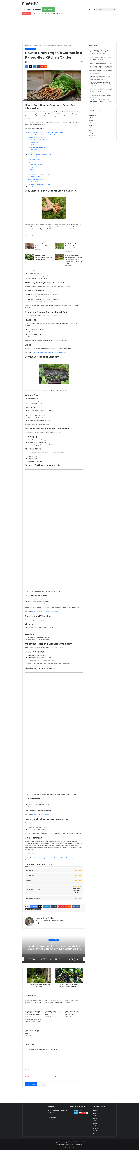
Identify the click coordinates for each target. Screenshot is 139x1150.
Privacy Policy (60, 1144)
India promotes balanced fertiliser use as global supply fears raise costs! (44, 246)
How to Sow (33, 152)
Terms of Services (69, 1144)
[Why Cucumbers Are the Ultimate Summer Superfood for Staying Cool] (29, 257)
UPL (91, 138)
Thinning (32, 169)
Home (27, 45)
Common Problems (35, 176)
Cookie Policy (78, 1144)
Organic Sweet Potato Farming (40, 814)
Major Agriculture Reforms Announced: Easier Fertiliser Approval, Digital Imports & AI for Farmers (56, 13)
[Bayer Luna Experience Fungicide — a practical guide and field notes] (74, 1005)
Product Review (37, 9)
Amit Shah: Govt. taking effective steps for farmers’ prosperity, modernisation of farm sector (101, 72)
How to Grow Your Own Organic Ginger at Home (45, 611)
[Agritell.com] (30, 3)
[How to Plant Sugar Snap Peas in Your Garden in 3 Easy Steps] (34, 1024)
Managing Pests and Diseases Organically (39, 174)
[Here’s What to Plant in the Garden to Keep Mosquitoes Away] (54, 1005)
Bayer (91, 120)
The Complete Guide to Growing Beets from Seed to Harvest (48, 352)
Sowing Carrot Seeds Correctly (37, 147)
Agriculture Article (34, 45)
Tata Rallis (93, 135)
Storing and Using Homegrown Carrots (39, 184)
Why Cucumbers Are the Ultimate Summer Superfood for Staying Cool (43, 257)
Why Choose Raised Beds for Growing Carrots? (41, 135)
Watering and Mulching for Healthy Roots (39, 154)
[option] (53, 947)
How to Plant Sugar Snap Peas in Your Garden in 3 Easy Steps (34, 1032)
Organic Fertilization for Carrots (37, 162)
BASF (91, 118)
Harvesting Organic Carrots (35, 179)
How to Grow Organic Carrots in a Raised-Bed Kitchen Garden (45, 132)
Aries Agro (93, 115)
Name (27, 1070)
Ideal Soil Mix (34, 142)
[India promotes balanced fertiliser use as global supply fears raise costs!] (29, 246)
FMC (91, 125)
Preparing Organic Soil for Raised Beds (39, 140)
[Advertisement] (69, 27)
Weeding (32, 172)
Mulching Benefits (35, 159)
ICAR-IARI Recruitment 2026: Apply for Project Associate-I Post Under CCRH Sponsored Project (100, 78)
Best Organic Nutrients (36, 164)
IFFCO (91, 130)
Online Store (27, 9)
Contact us (50, 1114)
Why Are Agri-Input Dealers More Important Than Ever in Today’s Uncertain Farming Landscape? (101, 57)
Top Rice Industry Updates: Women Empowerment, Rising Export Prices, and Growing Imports (100, 51)
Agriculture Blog (48, 9)
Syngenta (92, 133)
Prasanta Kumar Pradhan (34, 61)
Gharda (92, 128)
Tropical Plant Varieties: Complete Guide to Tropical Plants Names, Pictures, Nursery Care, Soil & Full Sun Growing (73, 259)
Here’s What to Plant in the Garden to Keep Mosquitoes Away (53, 1013)
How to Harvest (34, 181)
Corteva (92, 123)
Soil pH (32, 144)
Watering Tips (34, 157)
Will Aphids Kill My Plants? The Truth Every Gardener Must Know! (53, 947)
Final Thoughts (32, 186)
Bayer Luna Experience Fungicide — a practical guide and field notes (74, 1013)
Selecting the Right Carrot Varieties (38, 137)
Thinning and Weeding (34, 167)
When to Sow (34, 149)
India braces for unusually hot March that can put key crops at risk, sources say (33, 1013)
